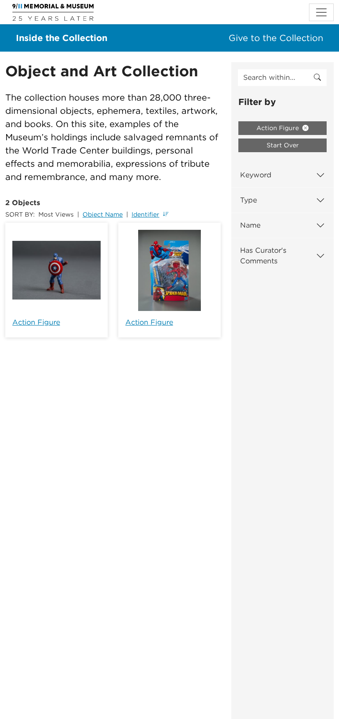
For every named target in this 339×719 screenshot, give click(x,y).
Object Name (103, 214)
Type (248, 200)
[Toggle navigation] (321, 12)
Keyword (255, 175)
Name (250, 225)
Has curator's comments (263, 255)
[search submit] (317, 77)
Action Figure (36, 322)
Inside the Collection (61, 38)
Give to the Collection (276, 38)
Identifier (145, 214)
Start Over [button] (283, 145)
